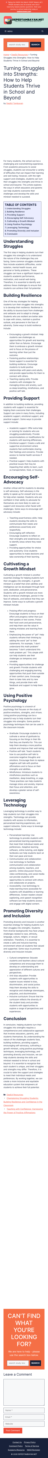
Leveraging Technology (18, 227)
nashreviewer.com (24, 11)
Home (6, 55)
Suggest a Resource (16, 1450)
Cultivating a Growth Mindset (21, 221)
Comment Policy (16, 1446)
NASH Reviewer (33, 1450)
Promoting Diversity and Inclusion (23, 231)
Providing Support (15, 215)
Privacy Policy (30, 1442)
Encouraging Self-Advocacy (20, 218)
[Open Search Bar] (42, 31)
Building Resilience (16, 211)
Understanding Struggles (19, 208)
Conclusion (12, 234)
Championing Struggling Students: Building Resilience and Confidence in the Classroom (22, 1102)
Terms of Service (32, 1446)
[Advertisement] (24, 130)
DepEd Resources (19, 55)
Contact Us (17, 1442)
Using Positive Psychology (19, 224)
